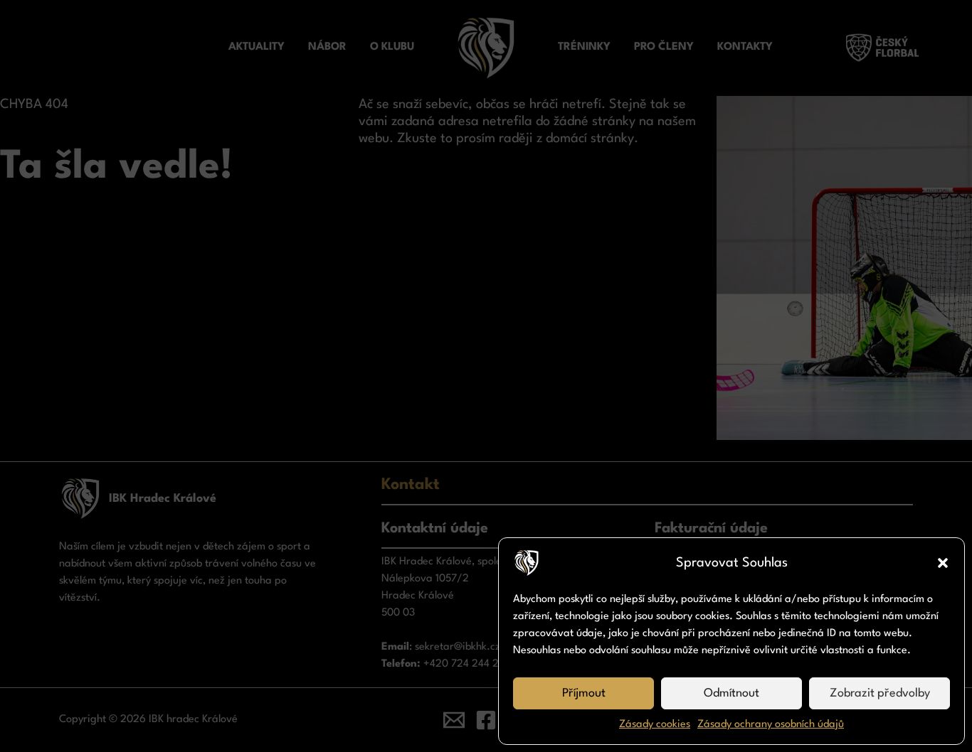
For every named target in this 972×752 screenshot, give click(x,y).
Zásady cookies (654, 724)
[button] (943, 563)
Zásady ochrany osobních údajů (770, 724)
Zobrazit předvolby (880, 693)
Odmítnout (731, 693)
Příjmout (584, 693)
